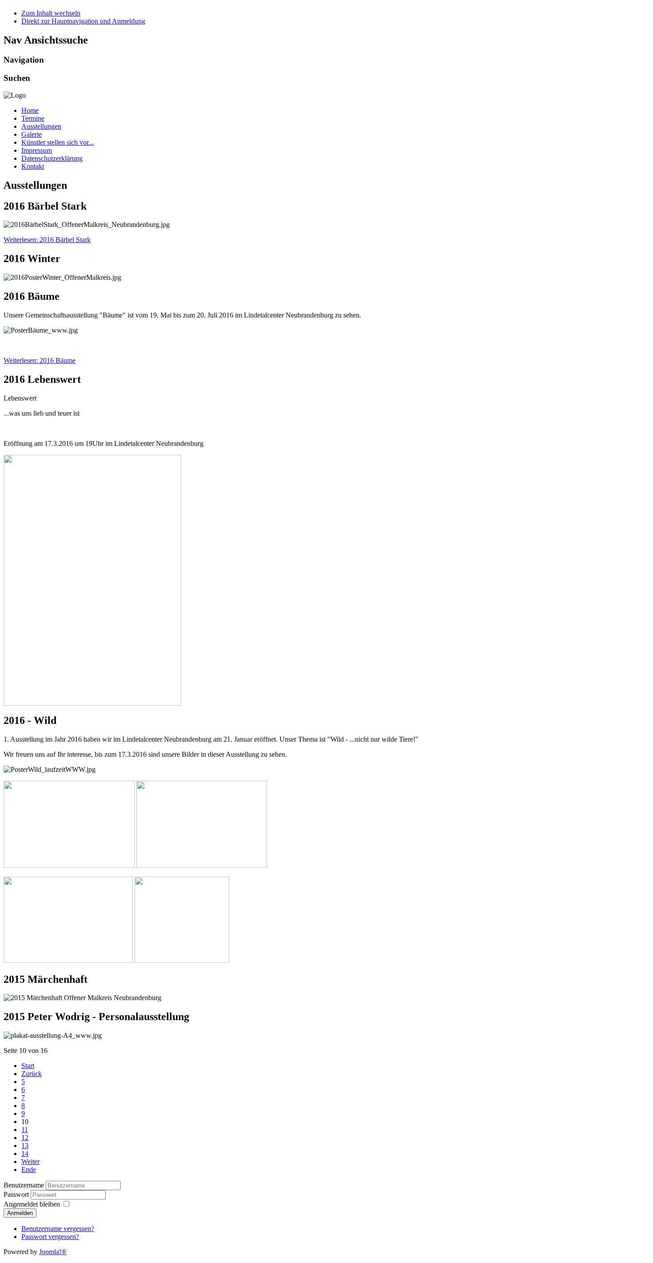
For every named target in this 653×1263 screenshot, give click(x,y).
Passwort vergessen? (50, 1236)
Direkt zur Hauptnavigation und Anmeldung (83, 21)
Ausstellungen (41, 126)
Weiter (30, 1161)
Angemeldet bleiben (32, 1204)
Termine (32, 118)
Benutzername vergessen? (57, 1228)
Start (27, 1065)
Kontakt (32, 166)
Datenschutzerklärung (52, 158)
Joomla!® (53, 1251)
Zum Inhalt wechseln (50, 13)
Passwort (17, 1194)
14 (24, 1153)
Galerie (31, 134)
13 (24, 1145)
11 (24, 1129)
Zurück (31, 1073)
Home (30, 110)
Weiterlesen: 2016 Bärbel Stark (47, 239)
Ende (28, 1169)
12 (24, 1137)
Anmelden (20, 1213)
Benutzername (24, 1185)
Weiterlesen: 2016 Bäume (40, 360)
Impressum (36, 150)
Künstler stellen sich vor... (57, 142)
